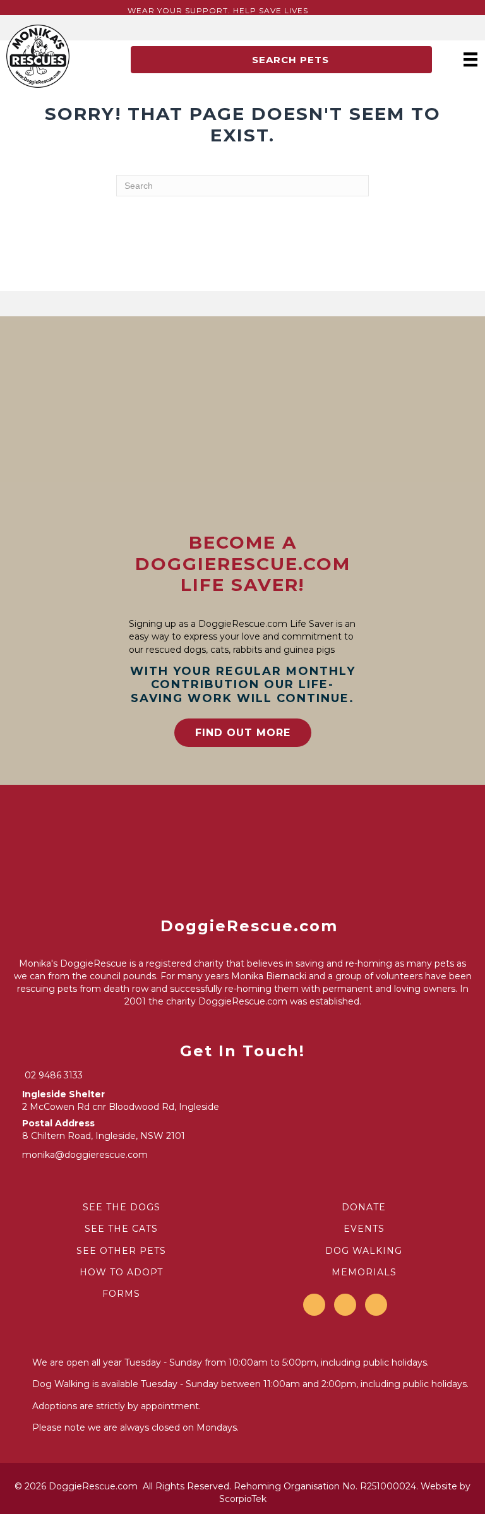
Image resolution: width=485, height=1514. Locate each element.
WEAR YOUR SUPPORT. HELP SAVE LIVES (218, 10)
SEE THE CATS (121, 1228)
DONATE (364, 1207)
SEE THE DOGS (121, 1207)
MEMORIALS (364, 1272)
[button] (281, 60)
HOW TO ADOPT (121, 1272)
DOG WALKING (363, 1250)
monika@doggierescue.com (85, 1154)
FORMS (121, 1293)
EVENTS (364, 1228)
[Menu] (470, 59)
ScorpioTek (242, 1499)
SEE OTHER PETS (121, 1250)
